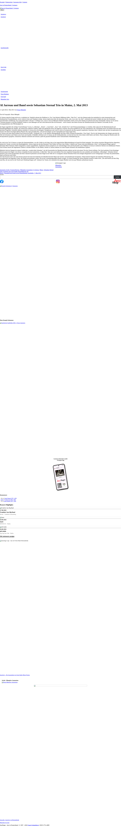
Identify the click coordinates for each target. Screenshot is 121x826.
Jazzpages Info (17, 2)
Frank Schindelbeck (33, 825)
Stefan (2, 499)
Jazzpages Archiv (5, 170)
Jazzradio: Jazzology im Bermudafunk (9, 820)
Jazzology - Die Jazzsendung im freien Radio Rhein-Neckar (15, 675)
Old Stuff (3, 96)
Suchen (2, 174)
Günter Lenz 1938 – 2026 (10, 499)
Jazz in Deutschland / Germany (8, 5)
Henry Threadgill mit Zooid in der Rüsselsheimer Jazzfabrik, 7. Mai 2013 (20, 173)
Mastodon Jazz (5, 99)
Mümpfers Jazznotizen (58, 166)
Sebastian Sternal (48, 170)
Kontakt (2, 2)
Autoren (24, 2)
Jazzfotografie (5, 48)
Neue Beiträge (5, 94)
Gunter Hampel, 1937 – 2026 (10, 498)
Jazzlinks (3, 69)
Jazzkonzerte (4, 91)
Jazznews (3, 14)
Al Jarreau (36, 170)
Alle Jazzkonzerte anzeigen (7, 536)
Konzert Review (14, 170)
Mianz (41, 170)
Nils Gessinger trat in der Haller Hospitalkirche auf (14, 171)
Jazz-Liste (3, 67)
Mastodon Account (4, 822)
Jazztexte (3, 17)
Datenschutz (9, 2)
